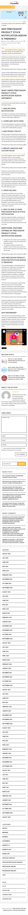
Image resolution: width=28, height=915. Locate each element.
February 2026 (7, 575)
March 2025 (6, 613)
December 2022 (7, 715)
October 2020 (6, 808)
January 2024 (6, 668)
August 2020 (6, 817)
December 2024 (7, 626)
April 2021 (5, 787)
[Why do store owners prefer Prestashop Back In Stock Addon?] (4, 361)
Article (4, 828)
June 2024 (5, 651)
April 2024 (5, 655)
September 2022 (7, 723)
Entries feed (6, 890)
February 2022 (7, 749)
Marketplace (6, 849)
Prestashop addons (9, 866)
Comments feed (7, 894)
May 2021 (5, 783)
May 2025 (5, 604)
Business (5, 836)
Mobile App (6, 853)
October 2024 (6, 634)
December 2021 (7, 757)
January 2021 (6, 800)
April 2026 (5, 570)
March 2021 (6, 791)
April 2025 (5, 609)
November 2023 (7, 677)
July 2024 (5, 647)
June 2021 (5, 779)
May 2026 (5, 566)
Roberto (15, 392)
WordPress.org (7, 899)
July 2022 (5, 732)
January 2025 (6, 621)
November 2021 (7, 762)
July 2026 (5, 558)
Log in (4, 886)
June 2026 (5, 562)
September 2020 (7, 813)
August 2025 (6, 592)
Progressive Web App (9, 870)
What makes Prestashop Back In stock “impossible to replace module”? (17, 369)
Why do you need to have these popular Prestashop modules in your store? (16, 377)
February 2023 (7, 706)
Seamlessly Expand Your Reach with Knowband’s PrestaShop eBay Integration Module (13, 522)
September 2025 (7, 587)
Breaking (5, 832)
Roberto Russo (6, 41)
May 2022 (5, 740)
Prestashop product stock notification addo (12, 101)
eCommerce (6, 841)
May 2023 (5, 702)
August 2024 (6, 643)
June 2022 (5, 736)
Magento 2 (6, 845)
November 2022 (7, 719)
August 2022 (6, 728)
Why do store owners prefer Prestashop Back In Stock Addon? (16, 360)
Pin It (23, 348)
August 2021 (6, 770)
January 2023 (6, 711)
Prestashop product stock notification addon (13, 55)
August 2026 (6, 553)
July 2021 (5, 774)
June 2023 (5, 698)
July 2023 (5, 694)
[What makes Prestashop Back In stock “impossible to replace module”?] (4, 370)
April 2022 (5, 745)
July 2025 (5, 596)
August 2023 (6, 689)
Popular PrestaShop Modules (9, 43)
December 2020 (7, 804)
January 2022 (6, 753)
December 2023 (7, 672)
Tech (4, 875)
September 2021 (7, 766)
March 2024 (6, 660)
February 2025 (7, 617)
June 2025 (5, 600)
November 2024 (7, 630)
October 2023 (6, 681)
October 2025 (6, 583)
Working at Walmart (8, 539)
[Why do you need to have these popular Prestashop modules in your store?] (4, 378)
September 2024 (7, 638)
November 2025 (7, 579)
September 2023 (7, 685)
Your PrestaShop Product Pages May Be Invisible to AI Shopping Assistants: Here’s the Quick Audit (13, 505)
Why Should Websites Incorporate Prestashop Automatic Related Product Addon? (13, 541)
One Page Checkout (8, 858)
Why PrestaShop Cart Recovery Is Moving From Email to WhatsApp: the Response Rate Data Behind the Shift (13, 489)
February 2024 (7, 664)
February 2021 (7, 796)
